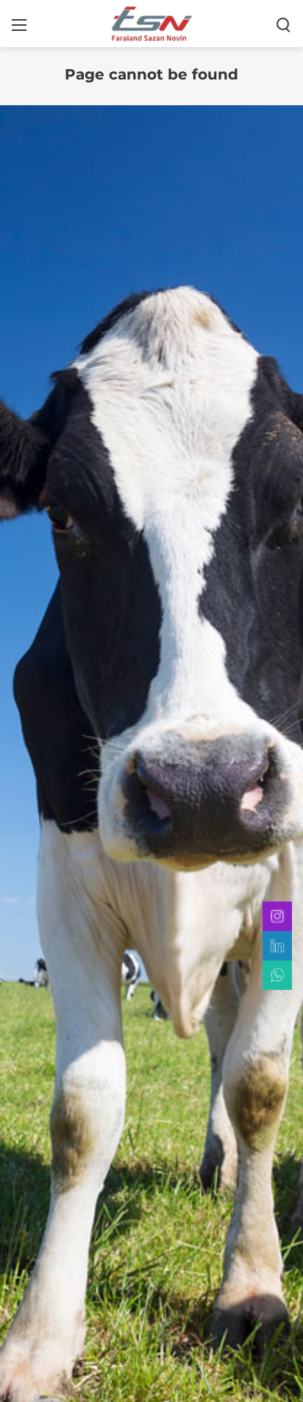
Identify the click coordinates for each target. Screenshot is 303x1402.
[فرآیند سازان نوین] (151, 23)
